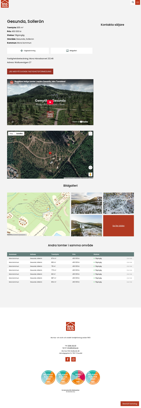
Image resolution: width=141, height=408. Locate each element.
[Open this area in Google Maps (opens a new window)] (11, 177)
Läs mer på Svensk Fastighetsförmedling (30, 71)
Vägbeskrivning (29, 51)
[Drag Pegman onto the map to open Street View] (90, 174)
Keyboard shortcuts (68, 177)
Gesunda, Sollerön (25, 39)
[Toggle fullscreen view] (90, 134)
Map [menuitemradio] (11, 134)
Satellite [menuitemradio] (19, 134)
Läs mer (129, 258)
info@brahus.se (72, 348)
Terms (91, 177)
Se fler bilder (119, 225)
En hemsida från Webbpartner (70, 390)
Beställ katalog (129, 403)
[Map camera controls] (90, 167)
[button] (50, 153)
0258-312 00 (72, 346)
